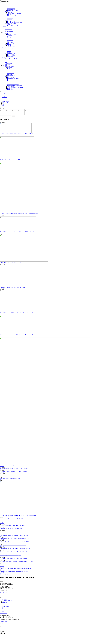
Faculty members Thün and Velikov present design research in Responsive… (15, 571)
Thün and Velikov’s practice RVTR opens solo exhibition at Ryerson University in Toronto (17, 312)
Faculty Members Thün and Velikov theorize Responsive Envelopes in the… (15, 538)
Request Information (9, 27)
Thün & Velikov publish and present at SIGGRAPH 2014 (11, 262)
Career (3, 57)
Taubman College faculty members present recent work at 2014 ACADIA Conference (16, 133)
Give (6, 62)
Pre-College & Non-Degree (10, 23)
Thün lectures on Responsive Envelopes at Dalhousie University (12, 287)
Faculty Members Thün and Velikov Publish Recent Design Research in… (14, 551)
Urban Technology (11, 8)
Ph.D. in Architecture (11, 21)
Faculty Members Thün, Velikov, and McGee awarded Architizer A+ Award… (15, 522)
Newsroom (9, 67)
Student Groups (10, 36)
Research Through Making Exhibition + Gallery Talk (10, 555)
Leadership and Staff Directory (13, 78)
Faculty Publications (11, 55)
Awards (8, 41)
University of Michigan (11, 34)
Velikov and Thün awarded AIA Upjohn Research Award (11, 464)
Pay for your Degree (9, 31)
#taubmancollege (3, 621)
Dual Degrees (10, 18)
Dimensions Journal (11, 38)
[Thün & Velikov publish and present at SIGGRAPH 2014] (24, 261)
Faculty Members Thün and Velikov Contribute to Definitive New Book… (14, 535)
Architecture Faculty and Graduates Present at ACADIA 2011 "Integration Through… (16, 564)
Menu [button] (1, 0)
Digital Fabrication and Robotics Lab (14, 85)
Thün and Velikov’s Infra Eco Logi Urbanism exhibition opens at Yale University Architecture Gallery (19, 231)
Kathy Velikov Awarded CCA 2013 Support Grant (10, 478)
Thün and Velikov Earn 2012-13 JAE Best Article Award (11, 528)
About (6, 69)
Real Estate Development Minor (13, 10)
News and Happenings (9, 66)
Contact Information (4, 592)
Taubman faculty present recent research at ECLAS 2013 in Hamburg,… (14, 471)
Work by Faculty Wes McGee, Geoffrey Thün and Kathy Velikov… (13, 474)
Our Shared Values (11, 72)
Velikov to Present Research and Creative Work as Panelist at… (12, 525)
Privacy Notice (3, 593)
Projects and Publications (10, 53)
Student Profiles (10, 42)
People (6, 76)
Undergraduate (8, 5)
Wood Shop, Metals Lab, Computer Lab (15, 87)
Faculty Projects (10, 54)
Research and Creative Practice (11, 48)
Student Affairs (8, 44)
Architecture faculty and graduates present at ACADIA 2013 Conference (14, 468)
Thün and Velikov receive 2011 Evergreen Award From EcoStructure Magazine (15, 568)
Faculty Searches (10, 80)
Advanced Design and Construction (14, 13)
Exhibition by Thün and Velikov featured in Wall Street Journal (12, 159)
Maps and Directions (11, 75)
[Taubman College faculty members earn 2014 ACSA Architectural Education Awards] (16, 333)
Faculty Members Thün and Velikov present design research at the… (13, 545)
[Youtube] (21, 114)
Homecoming (7, 64)
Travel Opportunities (11, 37)
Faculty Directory (10, 77)
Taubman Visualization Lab (12, 86)
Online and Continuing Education (13, 25)
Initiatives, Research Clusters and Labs (14, 49)
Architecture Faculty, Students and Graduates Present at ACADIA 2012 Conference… (16, 541)
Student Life (4, 32)
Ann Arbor (9, 35)
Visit (3, 104)
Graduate (6, 11)
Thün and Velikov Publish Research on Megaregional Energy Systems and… (15, 531)
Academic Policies (11, 46)
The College (4, 65)
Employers (7, 59)
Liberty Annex (10, 89)
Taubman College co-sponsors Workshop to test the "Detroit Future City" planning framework (18, 515)
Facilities (9, 51)
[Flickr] (15, 114)
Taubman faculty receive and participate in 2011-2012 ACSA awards (13, 558)
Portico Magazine (8, 63)
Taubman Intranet (3, 107)
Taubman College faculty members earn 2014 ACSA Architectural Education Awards (16, 334)
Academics (4, 4)
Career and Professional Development (12, 58)
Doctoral (6, 20)
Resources (9, 52)
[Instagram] (3, 114)
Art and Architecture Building (13, 84)
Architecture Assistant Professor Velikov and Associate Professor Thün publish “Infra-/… (17, 561)
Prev (1, 573)
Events (8, 68)
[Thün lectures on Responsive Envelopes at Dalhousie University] (16, 286)
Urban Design (10, 14)
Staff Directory (5, 102)
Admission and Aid (6, 26)
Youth (8, 24)
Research (4, 47)
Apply (6, 30)
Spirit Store (9, 74)
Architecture (9, 7)
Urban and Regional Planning (13, 15)
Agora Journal (10, 40)
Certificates (9, 19)
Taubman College (10, 70)
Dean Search (9, 79)
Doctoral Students (10, 43)
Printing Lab (9, 88)
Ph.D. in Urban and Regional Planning (14, 22)
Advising (9, 45)
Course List (4, 97)
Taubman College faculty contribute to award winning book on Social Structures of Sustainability (19, 213)
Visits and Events (8, 29)
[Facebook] (27, 114)
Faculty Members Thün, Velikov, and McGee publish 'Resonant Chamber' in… (15, 548)
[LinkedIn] (9, 114)
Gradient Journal (10, 56)
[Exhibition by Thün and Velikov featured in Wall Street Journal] (17, 158)
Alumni (3, 60)
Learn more (2, 134)
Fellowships (9, 81)
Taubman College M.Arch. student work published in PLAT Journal (13, 518)
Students (6, 33)
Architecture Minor (11, 9)
